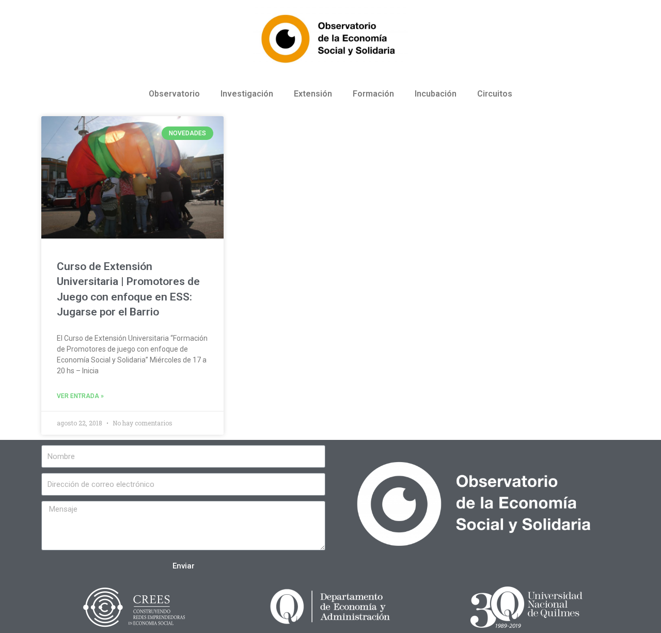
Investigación (247, 94)
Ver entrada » (80, 396)
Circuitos (494, 94)
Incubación (436, 94)
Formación (373, 94)
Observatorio (174, 94)
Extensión (313, 94)
